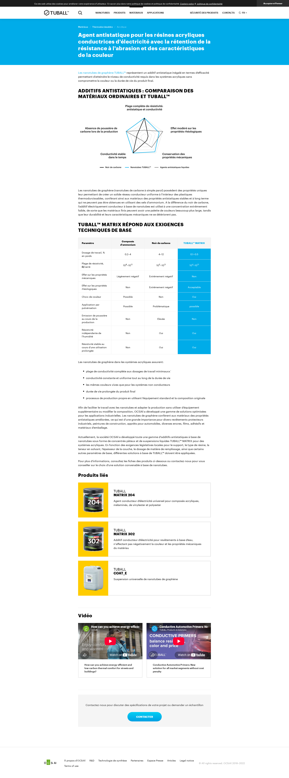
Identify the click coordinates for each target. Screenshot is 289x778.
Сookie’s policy (187, 3)
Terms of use (71, 765)
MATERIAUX (136, 12)
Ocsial (50, 762)
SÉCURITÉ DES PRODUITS (204, 12)
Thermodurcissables (102, 27)
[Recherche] (80, 13)
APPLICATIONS (155, 12)
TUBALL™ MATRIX (194, 243)
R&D (91, 760)
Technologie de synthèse (112, 760)
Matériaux (83, 27)
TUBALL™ (56, 13)
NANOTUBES (102, 12)
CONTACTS (228, 12)
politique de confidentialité (209, 3)
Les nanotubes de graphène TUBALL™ (102, 72)
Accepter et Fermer (272, 3)
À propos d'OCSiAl (74, 760)
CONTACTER (144, 716)
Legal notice (187, 760)
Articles (171, 760)
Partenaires (137, 760)
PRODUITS (119, 12)
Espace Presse (155, 760)
